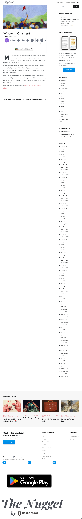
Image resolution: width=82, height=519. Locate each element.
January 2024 (63, 226)
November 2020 (64, 317)
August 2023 (63, 239)
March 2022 (63, 283)
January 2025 (63, 195)
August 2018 (63, 379)
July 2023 (62, 242)
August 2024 (63, 208)
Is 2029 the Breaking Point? (67, 134)
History (62, 90)
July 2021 (62, 296)
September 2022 (64, 268)
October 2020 (63, 319)
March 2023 (63, 252)
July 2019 (62, 358)
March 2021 (63, 306)
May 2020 (62, 332)
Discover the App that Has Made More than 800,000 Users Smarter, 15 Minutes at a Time (69, 21)
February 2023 (64, 255)
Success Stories (64, 114)
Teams (72, 439)
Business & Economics (48, 442)
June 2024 (63, 213)
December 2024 (64, 198)
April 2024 (62, 218)
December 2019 (64, 345)
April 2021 (62, 304)
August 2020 (63, 324)
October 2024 (63, 203)
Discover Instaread (70, 2)
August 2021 (63, 293)
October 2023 (63, 234)
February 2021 (63, 309)
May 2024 (62, 216)
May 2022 (62, 278)
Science (62, 103)
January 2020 (63, 342)
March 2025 (63, 190)
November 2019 (64, 348)
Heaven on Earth (64, 17)
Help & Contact (74, 436)
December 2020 (64, 314)
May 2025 (62, 185)
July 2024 (62, 211)
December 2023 (64, 229)
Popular (44, 439)
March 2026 (63, 159)
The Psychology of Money (31, 418)
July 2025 (62, 180)
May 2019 (62, 363)
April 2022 (62, 280)
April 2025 (62, 187)
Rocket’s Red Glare (65, 131)
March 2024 (63, 221)
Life (61, 93)
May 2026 (62, 154)
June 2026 (63, 151)
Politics (62, 98)
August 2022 (63, 270)
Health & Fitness (64, 88)
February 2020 (64, 340)
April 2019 (62, 366)
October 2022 (63, 265)
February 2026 (64, 162)
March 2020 (63, 337)
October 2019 (63, 350)
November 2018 (64, 371)
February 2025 (64, 193)
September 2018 (64, 376)
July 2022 (62, 273)
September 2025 (64, 175)
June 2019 (62, 360)
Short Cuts (63, 109)
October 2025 (63, 172)
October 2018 (63, 373)
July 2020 (62, 327)
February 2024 (64, 224)
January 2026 (63, 164)
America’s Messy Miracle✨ (66, 25)
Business (62, 83)
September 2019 (64, 353)
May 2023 (62, 247)
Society (62, 111)
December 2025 (64, 167)
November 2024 (64, 200)
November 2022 (64, 262)
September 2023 (64, 236)
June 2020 (63, 329)
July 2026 (62, 149)
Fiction (62, 85)
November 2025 (64, 169)
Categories (59, 2)
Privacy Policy (18, 457)
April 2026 (62, 156)
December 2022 (64, 260)
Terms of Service (8, 457)
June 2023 (62, 244)
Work (61, 121)
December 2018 (64, 368)
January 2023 (63, 257)
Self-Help (62, 106)
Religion (62, 101)
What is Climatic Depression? (14, 98)
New (43, 436)
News (61, 96)
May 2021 (62, 301)
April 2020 (63, 335)
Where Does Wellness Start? (36, 98)
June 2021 (62, 299)
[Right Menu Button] (81, 518)
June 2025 (62, 182)
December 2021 (64, 291)
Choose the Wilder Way (66, 136)
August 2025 (63, 177)
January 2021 (63, 311)
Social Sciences (46, 447)
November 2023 (64, 231)
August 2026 (63, 146)
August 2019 (63, 355)
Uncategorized (64, 119)
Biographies (63, 80)
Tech (61, 116)
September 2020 (64, 322)
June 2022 (62, 275)
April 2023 (62, 249)
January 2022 (63, 288)
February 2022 (64, 286)
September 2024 (64, 206)
